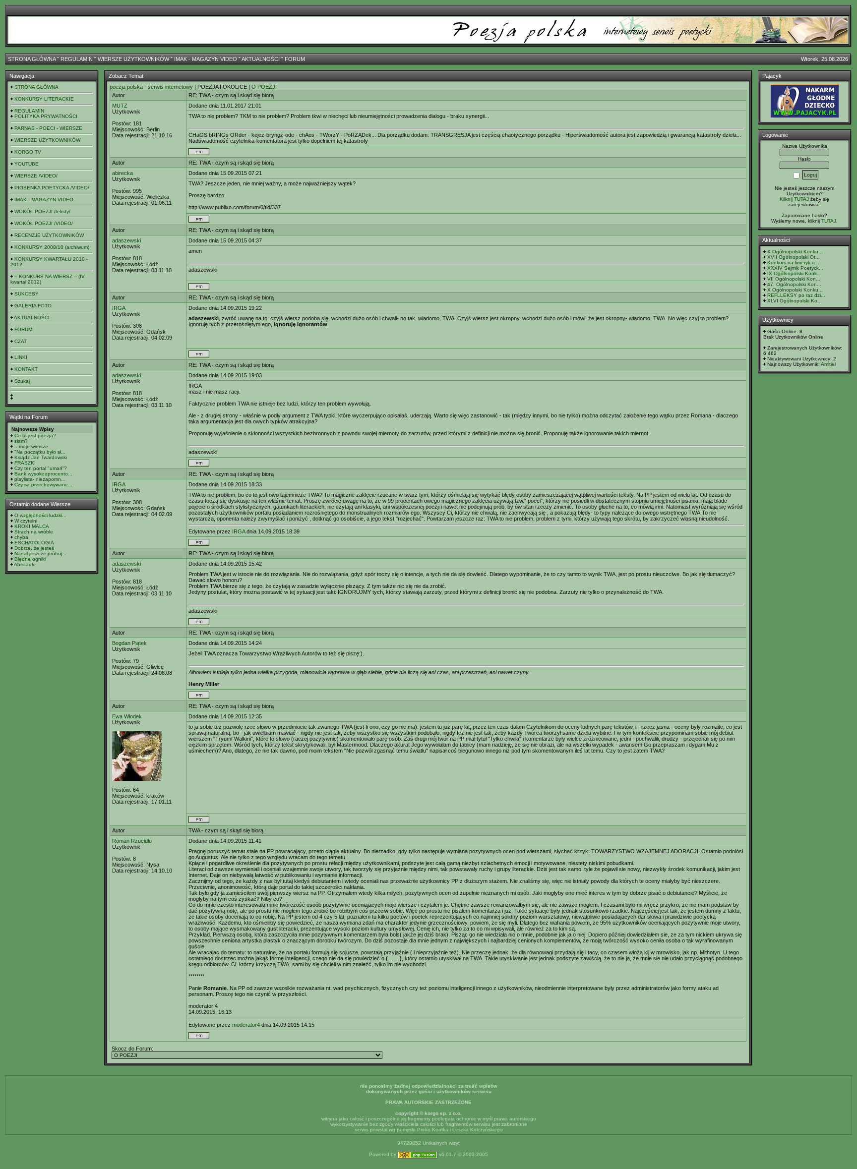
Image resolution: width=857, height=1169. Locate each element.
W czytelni (25, 521)
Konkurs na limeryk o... (793, 262)
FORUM (295, 59)
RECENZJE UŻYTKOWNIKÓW (49, 235)
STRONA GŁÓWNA (32, 59)
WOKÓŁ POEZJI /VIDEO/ (43, 223)
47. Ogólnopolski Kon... (794, 284)
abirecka (122, 173)
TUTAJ (828, 221)
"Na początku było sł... (39, 452)
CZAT (20, 341)
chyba (21, 537)
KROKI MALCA (31, 526)
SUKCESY (26, 293)
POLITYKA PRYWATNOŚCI (45, 116)
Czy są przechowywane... (43, 484)
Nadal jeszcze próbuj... (40, 553)
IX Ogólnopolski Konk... (794, 273)
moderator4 (246, 1025)
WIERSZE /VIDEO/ (36, 175)
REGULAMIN (77, 59)
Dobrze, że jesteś (34, 548)
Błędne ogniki (30, 559)
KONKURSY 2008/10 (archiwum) (51, 247)
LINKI (20, 357)
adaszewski (126, 240)
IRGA (118, 308)
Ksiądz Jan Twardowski (40, 457)
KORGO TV (27, 152)
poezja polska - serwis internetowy (151, 87)
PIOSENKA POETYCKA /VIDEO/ (51, 187)
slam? (21, 441)
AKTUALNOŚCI (261, 59)
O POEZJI (264, 87)
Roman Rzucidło (132, 841)
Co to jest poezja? (35, 435)
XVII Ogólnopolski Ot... (793, 257)
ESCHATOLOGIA (34, 542)
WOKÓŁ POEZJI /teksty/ (42, 211)
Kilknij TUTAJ (794, 199)
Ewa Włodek (127, 716)
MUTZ (119, 106)
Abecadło (25, 564)
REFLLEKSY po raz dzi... (796, 295)
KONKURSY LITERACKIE (44, 99)
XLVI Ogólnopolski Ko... (794, 300)
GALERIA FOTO (33, 305)
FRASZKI (25, 463)
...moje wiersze (31, 446)
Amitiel (828, 364)
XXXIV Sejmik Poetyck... (795, 268)
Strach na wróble (33, 531)
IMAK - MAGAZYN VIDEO (205, 59)
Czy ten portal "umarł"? (40, 468)
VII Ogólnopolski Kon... (793, 279)
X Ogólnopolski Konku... (795, 251)
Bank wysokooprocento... (43, 473)
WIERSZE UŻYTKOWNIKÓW (133, 59)
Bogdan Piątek (129, 643)
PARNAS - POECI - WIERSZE (48, 128)
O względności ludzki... (40, 515)
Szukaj (22, 381)
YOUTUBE (26, 164)
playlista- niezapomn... (39, 479)
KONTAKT (26, 369)
